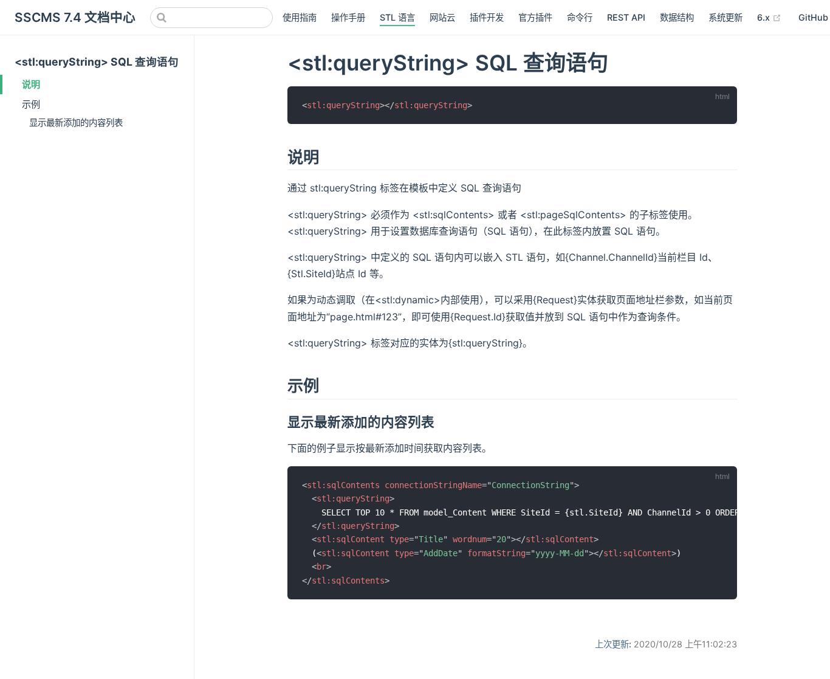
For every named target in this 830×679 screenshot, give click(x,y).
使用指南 (300, 17)
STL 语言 (397, 17)
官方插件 (535, 17)
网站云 (442, 17)
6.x (769, 17)
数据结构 (677, 17)
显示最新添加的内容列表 (76, 122)
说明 (31, 84)
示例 (31, 104)
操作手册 (348, 17)
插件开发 (487, 17)
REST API (626, 17)
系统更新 (725, 17)
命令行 (579, 17)
